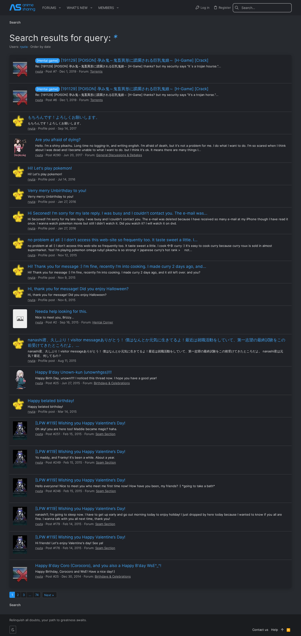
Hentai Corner (102, 322)
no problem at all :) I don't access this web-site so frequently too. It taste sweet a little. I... (113, 239)
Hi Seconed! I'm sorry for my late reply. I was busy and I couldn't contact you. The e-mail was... (117, 213)
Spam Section (105, 434)
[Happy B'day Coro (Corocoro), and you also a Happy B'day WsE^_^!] (20, 572)
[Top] (282, 629)
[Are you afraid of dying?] (20, 147)
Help (274, 630)
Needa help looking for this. (61, 311)
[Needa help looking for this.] (20, 318)
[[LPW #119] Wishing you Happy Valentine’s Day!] (20, 430)
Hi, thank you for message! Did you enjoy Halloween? (78, 288)
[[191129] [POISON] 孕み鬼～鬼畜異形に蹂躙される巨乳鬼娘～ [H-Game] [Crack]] (20, 67)
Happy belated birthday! (51, 400)
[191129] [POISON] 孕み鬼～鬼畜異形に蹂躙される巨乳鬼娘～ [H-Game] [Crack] (122, 60)
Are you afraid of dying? (58, 139)
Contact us (260, 630)
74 (37, 595)
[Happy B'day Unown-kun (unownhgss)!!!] (20, 379)
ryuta (24, 47)
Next (47, 595)
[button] (60, 7)
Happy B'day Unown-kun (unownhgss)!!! (73, 372)
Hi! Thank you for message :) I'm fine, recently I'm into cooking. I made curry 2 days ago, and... (117, 266)
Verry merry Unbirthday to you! (57, 190)
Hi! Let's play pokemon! (50, 168)
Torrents (96, 71)
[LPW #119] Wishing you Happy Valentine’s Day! (80, 423)
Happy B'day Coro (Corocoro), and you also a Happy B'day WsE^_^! (98, 565)
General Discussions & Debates (119, 155)
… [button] (30, 595)
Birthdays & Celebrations (112, 383)
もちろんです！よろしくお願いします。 (64, 117)
